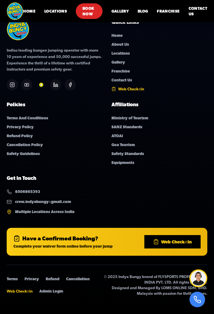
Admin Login (51, 291)
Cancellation (78, 279)
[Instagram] (12, 84)
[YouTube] (26, 84)
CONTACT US (198, 11)
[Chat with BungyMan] (198, 278)
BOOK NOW (88, 11)
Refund (52, 279)
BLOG (143, 11)
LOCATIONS (55, 11)
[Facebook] (70, 84)
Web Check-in (176, 241)
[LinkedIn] (55, 84)
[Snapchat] (41, 84)
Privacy (32, 279)
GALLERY (120, 11)
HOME (29, 11)
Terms (12, 279)
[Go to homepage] (15, 11)
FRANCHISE (168, 11)
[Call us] (197, 299)
